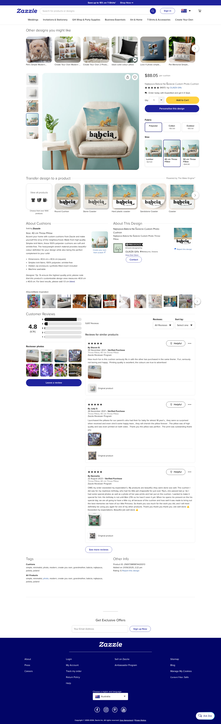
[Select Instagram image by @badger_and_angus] (79, 301)
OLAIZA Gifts (176, 87)
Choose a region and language (107, 691)
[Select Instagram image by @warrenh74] (170, 301)
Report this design (183, 249)
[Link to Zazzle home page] (28, 10)
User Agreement (126, 720)
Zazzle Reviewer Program (100, 355)
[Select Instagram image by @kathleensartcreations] (34, 301)
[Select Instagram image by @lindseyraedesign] (110, 301)
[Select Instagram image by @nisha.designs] (49, 301)
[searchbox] (98, 11)
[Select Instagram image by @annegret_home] (155, 301)
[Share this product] (128, 77)
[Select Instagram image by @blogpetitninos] (140, 301)
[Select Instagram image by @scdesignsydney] (64, 301)
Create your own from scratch (99, 251)
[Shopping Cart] (199, 11)
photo (46, 578)
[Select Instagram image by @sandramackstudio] (94, 301)
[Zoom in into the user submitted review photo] (32, 356)
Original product (105, 388)
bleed (72, 281)
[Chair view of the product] (90, 121)
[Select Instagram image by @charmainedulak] (125, 301)
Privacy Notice (140, 720)
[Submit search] (153, 11)
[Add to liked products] (135, 77)
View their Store (131, 255)
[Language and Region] (186, 11)
